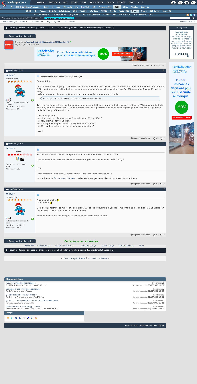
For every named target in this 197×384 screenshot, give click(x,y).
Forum (12, 28)
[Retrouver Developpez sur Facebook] (194, 15)
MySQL (104, 11)
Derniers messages (9, 22)
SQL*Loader (62, 28)
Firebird (83, 11)
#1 (164, 70)
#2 (164, 144)
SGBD (117, 7)
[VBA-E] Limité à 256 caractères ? (21, 283)
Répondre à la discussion (20, 36)
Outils (50, 28)
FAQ (65, 2)
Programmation (105, 7)
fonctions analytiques (64, 178)
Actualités (29, 246)
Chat (83, 2)
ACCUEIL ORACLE (41, 15)
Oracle (135, 11)
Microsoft (67, 7)
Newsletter (96, 2)
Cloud (46, 7)
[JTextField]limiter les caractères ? (21, 295)
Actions (23, 22)
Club (140, 2)
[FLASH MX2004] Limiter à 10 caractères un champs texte (32, 301)
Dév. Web (85, 7)
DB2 (75, 11)
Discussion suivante (97, 258)
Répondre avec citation (141, 138)
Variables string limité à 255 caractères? (24, 289)
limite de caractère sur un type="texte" (23, 307)
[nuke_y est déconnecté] (20, 91)
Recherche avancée (187, 22)
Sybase (144, 11)
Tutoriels (54, 2)
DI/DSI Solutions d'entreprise (28, 7)
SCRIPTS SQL (124, 15)
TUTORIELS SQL (110, 15)
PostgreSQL (124, 11)
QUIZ (151, 15)
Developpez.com (145, 326)
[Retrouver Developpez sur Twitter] (191, 15)
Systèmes (145, 7)
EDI (94, 7)
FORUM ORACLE (59, 15)
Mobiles (134, 7)
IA (52, 7)
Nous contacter (131, 326)
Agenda (57, 22)
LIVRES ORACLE (139, 15)
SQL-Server (154, 11)
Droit (131, 2)
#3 (164, 189)
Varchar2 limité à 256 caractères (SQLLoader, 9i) (47, 42)
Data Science (64, 11)
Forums (41, 2)
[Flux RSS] (188, 15)
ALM (58, 7)
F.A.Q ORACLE (74, 15)
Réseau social (36, 22)
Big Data (52, 11)
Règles (72, 22)
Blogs (73, 2)
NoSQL (113, 11)
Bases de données (26, 28)
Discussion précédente (74, 258)
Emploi (110, 2)
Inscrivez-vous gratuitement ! (59, 18)
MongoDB (167, 11)
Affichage (158, 65)
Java (76, 7)
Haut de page (159, 326)
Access (43, 11)
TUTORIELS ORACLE (91, 15)
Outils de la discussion (141, 65)
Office (125, 7)
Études (121, 2)
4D (35, 11)
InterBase (94, 11)
